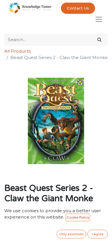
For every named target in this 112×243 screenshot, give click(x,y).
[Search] (99, 40)
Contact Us (78, 8)
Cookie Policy (78, 217)
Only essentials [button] (71, 234)
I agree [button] (97, 234)
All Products (17, 51)
